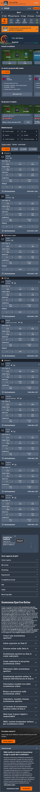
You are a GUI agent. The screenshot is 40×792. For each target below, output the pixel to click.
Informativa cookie (9, 784)
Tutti (5, 16)
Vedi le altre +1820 (32, 316)
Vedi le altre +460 (33, 524)
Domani (31, 16)
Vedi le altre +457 (33, 392)
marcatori (17, 22)
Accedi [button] (29, 8)
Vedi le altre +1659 (32, 273)
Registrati (15, 42)
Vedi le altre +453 (33, 425)
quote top (4, 22)
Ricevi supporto (8, 741)
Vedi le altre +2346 (32, 230)
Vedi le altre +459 (33, 491)
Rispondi (20, 541)
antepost (24, 22)
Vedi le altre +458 (33, 458)
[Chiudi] (37, 752)
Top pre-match (6, 144)
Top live (14, 144)
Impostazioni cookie (13, 788)
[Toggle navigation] (2, 8)
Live (37, 22)
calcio (11, 22)
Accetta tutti (26, 788)
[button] (20, 748)
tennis (31, 22)
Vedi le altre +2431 (32, 191)
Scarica (36, 3)
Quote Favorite (14, 16)
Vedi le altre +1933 (32, 355)
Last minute (21, 144)
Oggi (24, 16)
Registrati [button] (36, 8)
